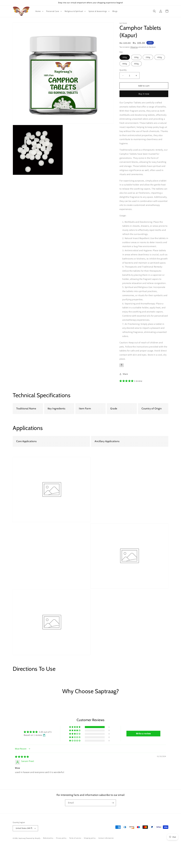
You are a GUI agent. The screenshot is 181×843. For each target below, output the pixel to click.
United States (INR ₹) (24, 828)
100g (124, 57)
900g (124, 63)
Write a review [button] (143, 733)
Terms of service (75, 838)
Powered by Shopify (33, 838)
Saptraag (22, 838)
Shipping (134, 47)
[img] (22, 756)
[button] (39, 11)
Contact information (106, 838)
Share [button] (125, 374)
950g (136, 63)
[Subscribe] (113, 802)
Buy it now (144, 93)
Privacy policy (61, 838)
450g (159, 57)
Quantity (123, 70)
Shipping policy (90, 838)
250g (148, 57)
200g (136, 57)
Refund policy (48, 838)
